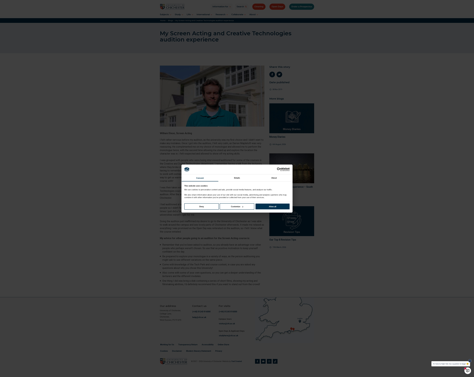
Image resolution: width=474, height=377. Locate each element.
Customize (235, 206)
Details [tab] (237, 178)
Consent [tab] (200, 178)
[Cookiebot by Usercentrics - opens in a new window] (279, 169)
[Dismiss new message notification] (470, 360)
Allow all (272, 206)
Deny (201, 206)
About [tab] (274, 178)
